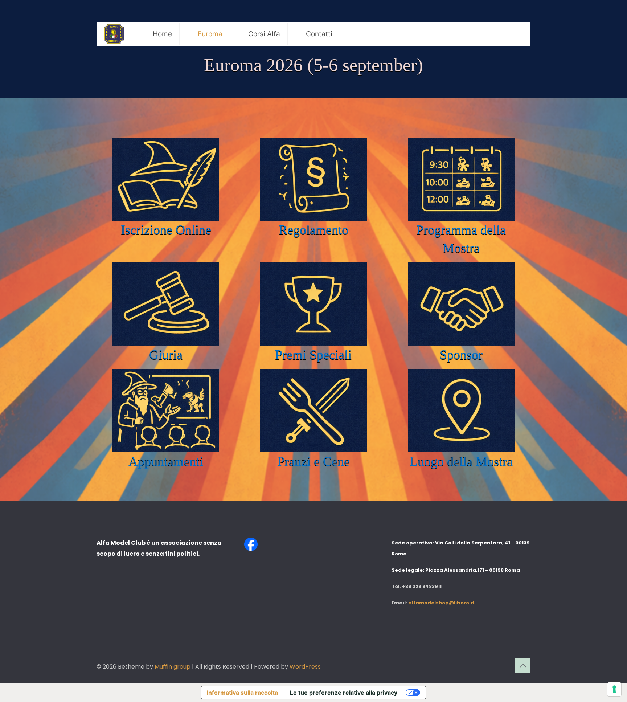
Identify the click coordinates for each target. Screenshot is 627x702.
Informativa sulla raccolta (242, 692)
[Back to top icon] (522, 665)
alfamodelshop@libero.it (441, 602)
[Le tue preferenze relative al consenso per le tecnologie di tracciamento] (614, 689)
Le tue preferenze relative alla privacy (343, 692)
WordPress (305, 666)
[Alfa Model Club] (114, 34)
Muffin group (172, 666)
